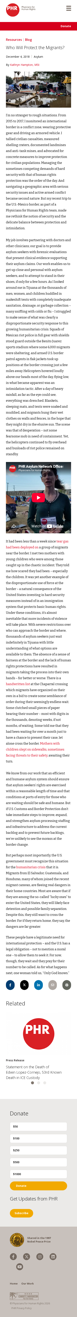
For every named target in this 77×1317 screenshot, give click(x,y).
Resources (14, 39)
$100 (16, 1138)
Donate (66, 26)
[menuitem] (13, 1256)
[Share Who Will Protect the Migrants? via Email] (52, 985)
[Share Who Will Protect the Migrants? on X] (24, 985)
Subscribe (21, 1213)
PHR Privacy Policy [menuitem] (21, 1308)
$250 (16, 1150)
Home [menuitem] (14, 1283)
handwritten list (18, 684)
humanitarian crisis (31, 867)
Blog (28, 39)
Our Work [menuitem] (27, 1283)
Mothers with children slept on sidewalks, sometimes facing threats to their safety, (35, 749)
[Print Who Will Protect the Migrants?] (66, 985)
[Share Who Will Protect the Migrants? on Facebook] (10, 985)
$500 (16, 1162)
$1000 (17, 1174)
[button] (32, 1082)
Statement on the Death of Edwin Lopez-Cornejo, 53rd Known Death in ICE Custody (34, 1072)
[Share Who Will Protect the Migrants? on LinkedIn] (38, 985)
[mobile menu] (68, 8)
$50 (15, 1126)
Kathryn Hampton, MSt (24, 65)
